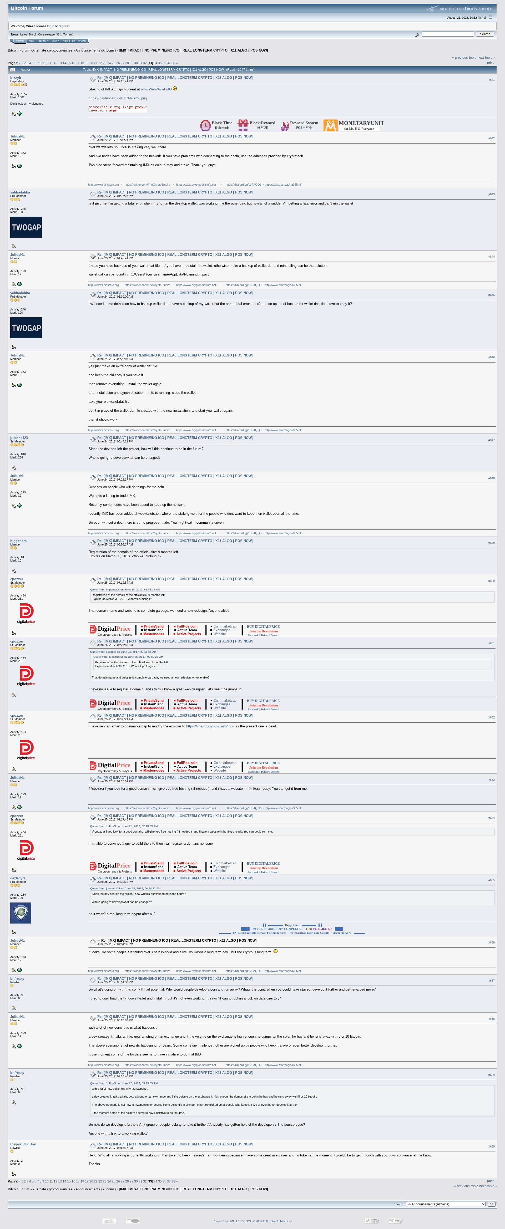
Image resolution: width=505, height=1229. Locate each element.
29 (131, 63)
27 (122, 63)
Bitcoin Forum (18, 50)
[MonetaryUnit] (19, 113)
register (64, 26)
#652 (491, 717)
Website (221, 634)
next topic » (486, 57)
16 (73, 63)
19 (87, 63)
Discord (275, 635)
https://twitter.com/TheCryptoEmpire (147, 184)
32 (145, 63)
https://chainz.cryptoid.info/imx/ (210, 726)
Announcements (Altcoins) (95, 50)
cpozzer (16, 579)
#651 (491, 643)
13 (60, 63)
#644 (491, 256)
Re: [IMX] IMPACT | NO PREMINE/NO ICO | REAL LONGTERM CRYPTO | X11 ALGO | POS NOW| (175, 78)
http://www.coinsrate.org (103, 184)
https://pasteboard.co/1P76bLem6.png (118, 98)
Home (20, 40)
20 (91, 63)
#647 (491, 440)
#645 (491, 295)
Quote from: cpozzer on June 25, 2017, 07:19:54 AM (123, 651)
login (50, 26)
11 (51, 63)
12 (55, 63)
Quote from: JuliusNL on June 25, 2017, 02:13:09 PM (124, 826)
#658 (491, 1019)
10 (47, 63)
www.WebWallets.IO (156, 89)
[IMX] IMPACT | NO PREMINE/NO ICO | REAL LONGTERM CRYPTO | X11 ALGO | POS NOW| (193, 50)
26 (118, 63)
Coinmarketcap (225, 626)
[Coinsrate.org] (19, 165)
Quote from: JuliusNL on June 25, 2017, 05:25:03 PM (124, 1083)
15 (69, 63)
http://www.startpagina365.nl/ (283, 184)
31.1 (59, 34)
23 (105, 63)
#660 (491, 1146)
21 (96, 63)
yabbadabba (20, 192)
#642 (491, 138)
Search (43, 40)
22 (100, 63)
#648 (491, 478)
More (82, 40)
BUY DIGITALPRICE (263, 627)
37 (169, 63)
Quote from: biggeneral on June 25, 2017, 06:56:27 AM (125, 589)
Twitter (265, 635)
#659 (491, 1075)
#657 (491, 980)
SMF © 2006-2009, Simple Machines (269, 1221)
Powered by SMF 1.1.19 (228, 1221)
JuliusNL (17, 136)
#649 (491, 543)
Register (69, 40)
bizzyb (15, 78)
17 (78, 63)
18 (82, 63)
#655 (491, 880)
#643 (491, 194)
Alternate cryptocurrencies (52, 50)
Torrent (68, 34)
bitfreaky (17, 979)
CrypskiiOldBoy (23, 1144)
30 (136, 63)
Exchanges (222, 630)
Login (55, 40)
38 (173, 63)
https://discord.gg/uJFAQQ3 (243, 184)
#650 (491, 581)
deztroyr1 (18, 878)
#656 (491, 942)
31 (140, 63)
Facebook (253, 635)
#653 (491, 780)
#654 (491, 818)
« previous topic (464, 57)
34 (155, 63)
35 (160, 63)
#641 (491, 79)
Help (32, 40)
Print (490, 62)
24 (109, 63)
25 (113, 63)
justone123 (19, 438)
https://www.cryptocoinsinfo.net (196, 184)
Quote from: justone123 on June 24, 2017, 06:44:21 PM (125, 888)
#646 (491, 357)
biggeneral (19, 541)
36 (164, 63)
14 (64, 63)
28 (127, 63)
